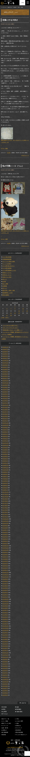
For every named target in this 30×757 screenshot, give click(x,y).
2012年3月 (5, 646)
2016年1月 (5, 543)
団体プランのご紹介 (6, 723)
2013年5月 (5, 614)
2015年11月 (5, 548)
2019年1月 (5, 463)
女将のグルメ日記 (6, 277)
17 (23, 311)
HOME (5, 707)
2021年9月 (5, 407)
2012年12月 (5, 626)
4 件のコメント (25, 155)
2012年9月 (5, 632)
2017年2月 (5, 514)
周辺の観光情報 (19, 732)
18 (27, 311)
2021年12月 (5, 405)
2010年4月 (5, 695)
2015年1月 (5, 570)
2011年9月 (5, 659)
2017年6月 (5, 505)
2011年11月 (5, 655)
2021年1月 (5, 420)
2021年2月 (5, 418)
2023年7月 (5, 367)
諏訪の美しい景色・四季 (8, 290)
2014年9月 (5, 579)
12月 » (7, 317)
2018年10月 (5, 469)
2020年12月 (5, 423)
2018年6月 (5, 478)
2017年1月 (5, 516)
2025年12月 (5, 347)
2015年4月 (5, 563)
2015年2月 (5, 568)
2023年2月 (5, 376)
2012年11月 (5, 628)
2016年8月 (5, 527)
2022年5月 (5, 394)
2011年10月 (5, 657)
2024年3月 (5, 356)
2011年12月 (5, 652)
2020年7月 (5, 429)
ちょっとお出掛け (6, 263)
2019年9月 (5, 447)
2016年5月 (5, 534)
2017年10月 (5, 496)
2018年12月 (5, 465)
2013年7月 (5, 610)
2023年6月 (5, 369)
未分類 (8, 152)
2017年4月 (5, 510)
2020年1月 (5, 441)
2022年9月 (5, 385)
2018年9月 (5, 472)
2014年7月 (5, 583)
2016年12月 (5, 519)
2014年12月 (5, 572)
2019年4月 (5, 458)
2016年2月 (5, 541)
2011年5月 (5, 668)
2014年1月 (5, 597)
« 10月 (2, 317)
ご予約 (22, 2)
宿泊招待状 (18, 730)
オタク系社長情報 (6, 257)
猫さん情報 (5, 283)
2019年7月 (5, 452)
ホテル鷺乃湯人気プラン (8, 266)
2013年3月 (5, 619)
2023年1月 (5, 378)
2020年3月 (5, 436)
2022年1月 (5, 403)
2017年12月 (5, 492)
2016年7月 (5, 530)
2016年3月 (5, 539)
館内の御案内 (5, 295)
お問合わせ (18, 725)
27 (7, 315)
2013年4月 (5, 617)
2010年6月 (5, 690)
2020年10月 (5, 425)
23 (19, 313)
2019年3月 (5, 461)
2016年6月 (5, 532)
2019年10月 (5, 445)
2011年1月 (5, 677)
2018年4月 (5, 483)
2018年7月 (5, 476)
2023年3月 (5, 374)
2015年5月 (5, 561)
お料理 (5, 711)
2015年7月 (5, 556)
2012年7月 (5, 637)
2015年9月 (5, 552)
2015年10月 (5, 550)
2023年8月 (5, 365)
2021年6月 (5, 414)
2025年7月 (5, 349)
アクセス (5, 714)
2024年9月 (5, 351)
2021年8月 (5, 409)
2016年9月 (5, 525)
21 (11, 313)
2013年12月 (5, 599)
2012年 (15, 7)
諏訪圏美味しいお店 (7, 292)
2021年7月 (5, 412)
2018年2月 (5, 487)
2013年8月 (5, 608)
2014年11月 (5, 574)
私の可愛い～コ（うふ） (13, 166)
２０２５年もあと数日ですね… (10, 325)
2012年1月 (5, 650)
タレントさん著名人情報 (8, 261)
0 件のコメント (25, 246)
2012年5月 (5, 641)
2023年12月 (5, 360)
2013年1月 (5, 623)
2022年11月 (5, 380)
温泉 (17, 707)
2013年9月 (5, 606)
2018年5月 (5, 481)
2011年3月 (5, 672)
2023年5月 (5, 371)
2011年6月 (5, 666)
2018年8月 (5, 474)
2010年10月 (5, 681)
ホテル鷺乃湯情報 (6, 268)
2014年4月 (5, 590)
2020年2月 (5, 438)
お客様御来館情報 (6, 259)
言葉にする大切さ (10, 20)
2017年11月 (5, 494)
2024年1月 (5, 358)
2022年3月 (5, 398)
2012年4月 (5, 643)
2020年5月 (5, 432)
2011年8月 (5, 661)
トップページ (3, 7)
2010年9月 (5, 684)
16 (19, 311)
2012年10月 (5, 630)
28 (11, 315)
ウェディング (5, 725)
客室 (4, 709)
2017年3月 (5, 512)
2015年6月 (5, 559)
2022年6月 (5, 391)
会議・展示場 (5, 727)
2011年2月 (5, 675)
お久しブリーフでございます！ (10, 327)
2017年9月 (5, 498)
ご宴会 (17, 723)
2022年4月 (5, 396)
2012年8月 (5, 635)
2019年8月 (5, 449)
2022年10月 (5, 383)
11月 (19, 7)
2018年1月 (5, 490)
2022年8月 (5, 387)
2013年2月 (5, 621)
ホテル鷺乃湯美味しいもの (9, 270)
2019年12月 (5, 443)
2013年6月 (5, 612)
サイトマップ (19, 727)
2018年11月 (5, 467)
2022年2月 (5, 400)
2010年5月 (5, 693)
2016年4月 (5, 536)
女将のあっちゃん (6, 275)
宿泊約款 (4, 734)
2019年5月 (5, 456)
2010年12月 (5, 679)
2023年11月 (5, 362)
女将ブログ (10, 7)
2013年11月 (5, 601)
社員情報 (4, 286)
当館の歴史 (19, 711)
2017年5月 (5, 507)
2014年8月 (5, 581)
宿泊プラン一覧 (5, 718)
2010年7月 (5, 688)
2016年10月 (5, 523)
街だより (4, 288)
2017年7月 (5, 503)
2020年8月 (5, 427)
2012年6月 (5, 639)
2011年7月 (5, 664)
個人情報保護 (5, 732)
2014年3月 (5, 592)
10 (23, 308)
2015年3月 (5, 565)
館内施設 (18, 709)
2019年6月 (5, 454)
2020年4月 (5, 434)
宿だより (4, 279)
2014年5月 (5, 588)
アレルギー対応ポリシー (21, 734)
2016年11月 (5, 521)
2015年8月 (5, 554)
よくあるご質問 (19, 721)
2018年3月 (5, 485)
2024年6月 (5, 354)
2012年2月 (5, 648)
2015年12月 (5, 545)
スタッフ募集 (5, 721)
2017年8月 (5, 501)
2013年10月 (5, 603)
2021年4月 (5, 416)
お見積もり (4, 730)
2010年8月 (5, 686)
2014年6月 (5, 585)
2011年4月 (5, 670)
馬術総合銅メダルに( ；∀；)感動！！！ (12, 330)
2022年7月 (5, 389)
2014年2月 (5, 594)
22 (15, 313)
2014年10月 (5, 577)
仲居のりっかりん (6, 272)
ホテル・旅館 (4, 148)
